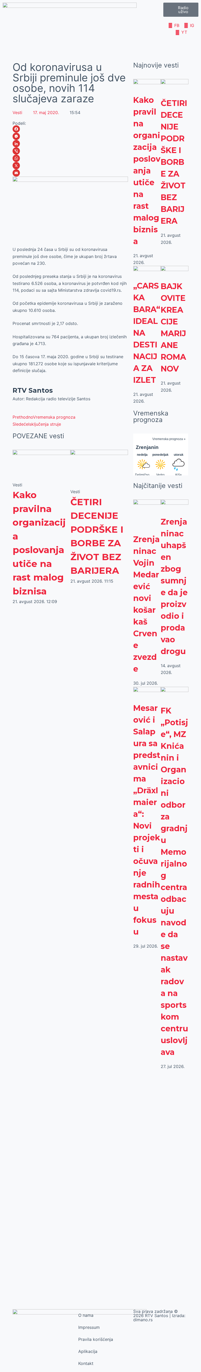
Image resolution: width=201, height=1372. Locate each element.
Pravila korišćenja (95, 1339)
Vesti (17, 112)
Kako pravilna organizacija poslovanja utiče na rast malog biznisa (146, 170)
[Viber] (70, 151)
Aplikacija (87, 1351)
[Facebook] (70, 129)
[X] (70, 165)
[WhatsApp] (70, 158)
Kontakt (85, 1363)
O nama (85, 1315)
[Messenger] (70, 136)
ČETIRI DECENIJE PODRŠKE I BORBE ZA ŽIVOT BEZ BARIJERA (174, 162)
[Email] (70, 173)
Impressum (89, 1327)
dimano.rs (143, 1319)
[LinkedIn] (70, 143)
